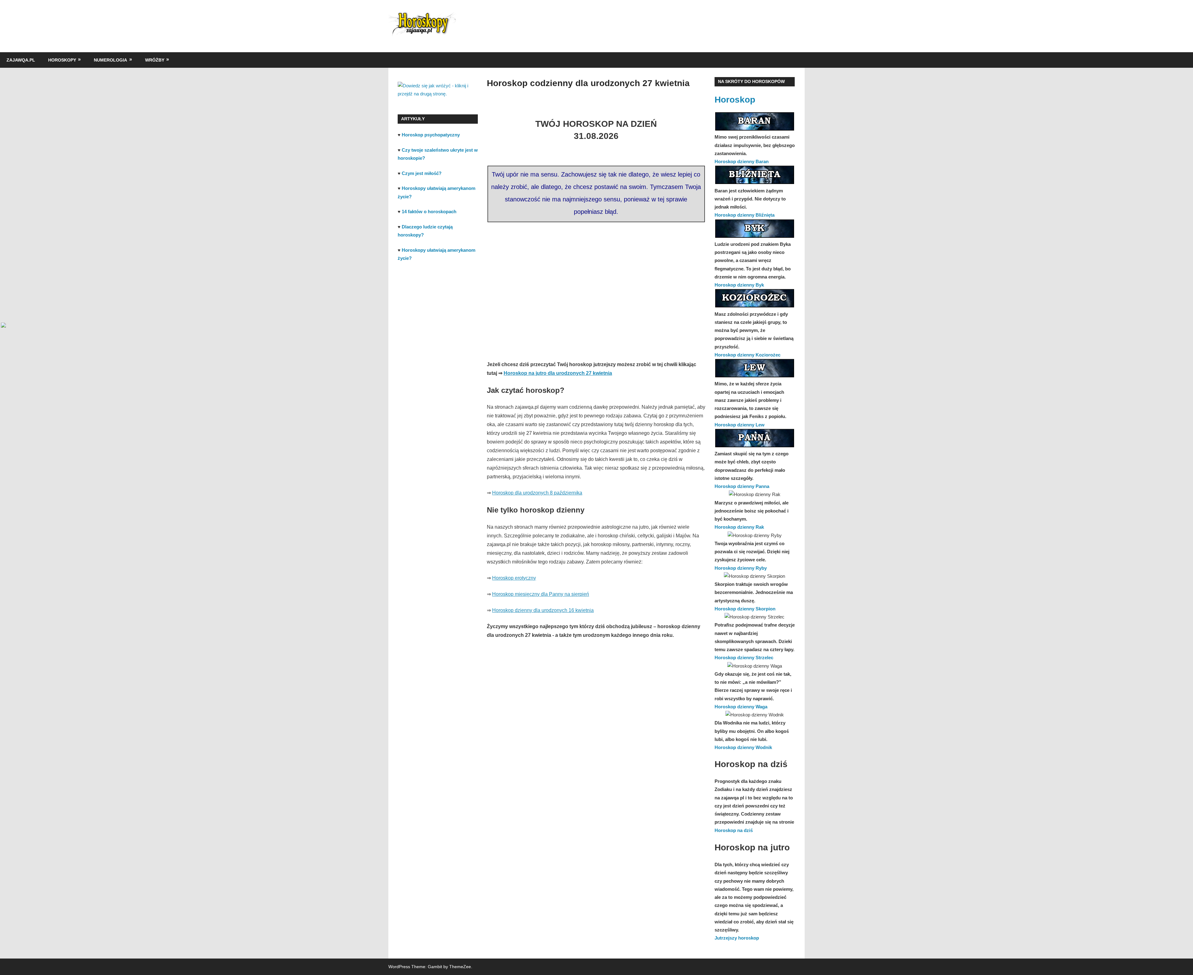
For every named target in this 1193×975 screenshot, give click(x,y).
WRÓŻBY (154, 59)
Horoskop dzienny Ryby (741, 568)
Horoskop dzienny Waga (741, 706)
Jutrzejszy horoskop (737, 938)
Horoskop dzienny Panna (742, 486)
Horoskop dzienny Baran (742, 161)
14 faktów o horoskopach (429, 211)
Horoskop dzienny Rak (739, 527)
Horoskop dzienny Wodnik (743, 747)
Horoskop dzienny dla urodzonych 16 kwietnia (543, 610)
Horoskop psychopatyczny (431, 134)
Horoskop (735, 99)
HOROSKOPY (62, 59)
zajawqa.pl (21, 59)
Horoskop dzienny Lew (740, 424)
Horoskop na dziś (734, 830)
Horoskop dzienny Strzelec (744, 657)
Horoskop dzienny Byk (739, 284)
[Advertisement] (596, 281)
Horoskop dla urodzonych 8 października (537, 492)
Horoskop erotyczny (514, 578)
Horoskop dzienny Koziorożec (747, 354)
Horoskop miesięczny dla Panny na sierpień (540, 594)
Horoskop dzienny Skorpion (745, 608)
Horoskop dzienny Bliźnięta (745, 215)
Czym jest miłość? (421, 173)
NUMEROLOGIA (110, 59)
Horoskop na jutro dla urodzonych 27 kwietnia (558, 373)
